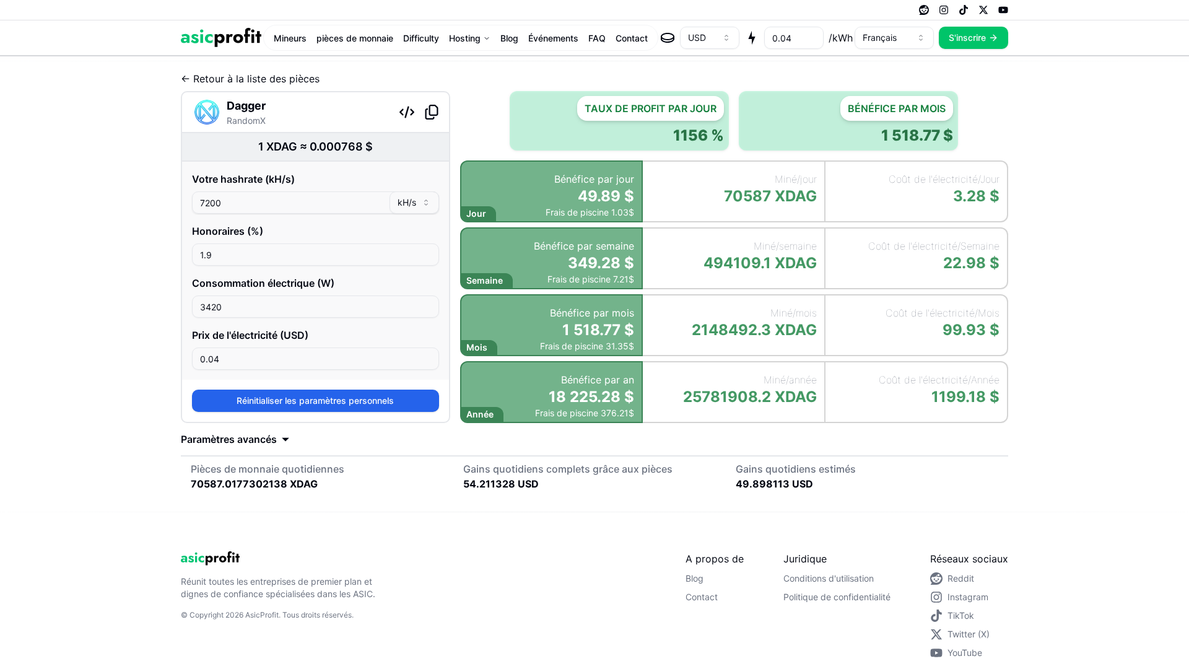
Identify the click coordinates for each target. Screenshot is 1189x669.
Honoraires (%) (227, 231)
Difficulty (421, 38)
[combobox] (709, 38)
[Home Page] (221, 37)
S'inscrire (967, 37)
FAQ (597, 38)
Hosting (465, 38)
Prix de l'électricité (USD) (250, 335)
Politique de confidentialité (837, 597)
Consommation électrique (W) (263, 283)
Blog (509, 38)
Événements (553, 38)
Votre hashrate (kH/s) (243, 179)
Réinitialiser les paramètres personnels (315, 400)
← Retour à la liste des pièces (250, 78)
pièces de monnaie (354, 38)
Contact (632, 38)
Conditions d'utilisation (828, 578)
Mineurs (290, 38)
